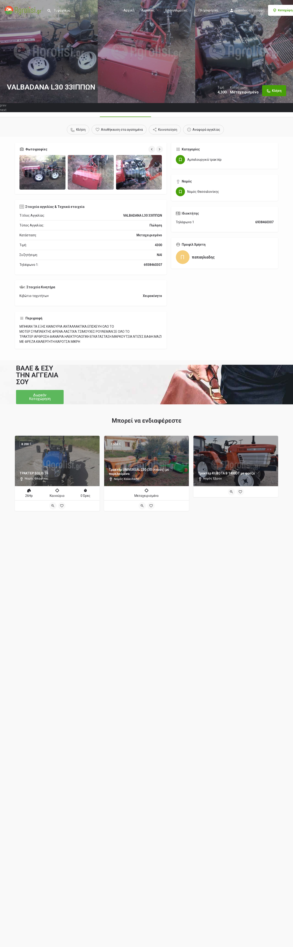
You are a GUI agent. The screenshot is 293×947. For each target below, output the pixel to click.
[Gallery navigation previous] (152, 149)
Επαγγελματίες (176, 10)
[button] (40, 397)
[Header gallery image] (49, 51)
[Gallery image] (42, 172)
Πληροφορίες (208, 10)
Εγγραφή (258, 10)
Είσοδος (242, 10)
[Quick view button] (53, 505)
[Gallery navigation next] (160, 149)
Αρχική (129, 10)
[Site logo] (23, 10)
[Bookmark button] (61, 505)
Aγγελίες (148, 10)
